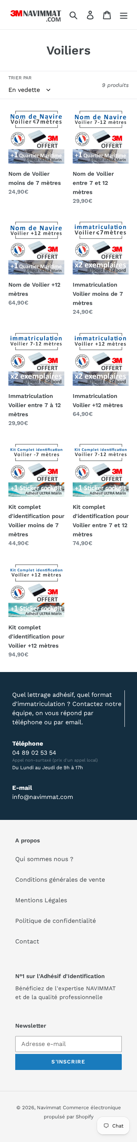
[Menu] (123, 14)
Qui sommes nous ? (44, 859)
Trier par (20, 77)
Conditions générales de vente (60, 879)
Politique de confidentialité (55, 920)
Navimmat (49, 1107)
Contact (27, 941)
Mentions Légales (41, 900)
